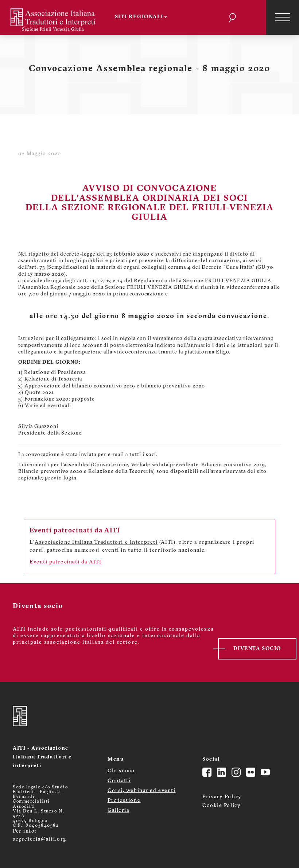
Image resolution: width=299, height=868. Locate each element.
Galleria (118, 810)
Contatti (119, 781)
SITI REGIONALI (139, 17)
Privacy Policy (222, 797)
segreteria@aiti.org (39, 839)
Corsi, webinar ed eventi (141, 791)
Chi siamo (121, 771)
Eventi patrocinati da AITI (66, 562)
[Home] (57, 17)
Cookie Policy (221, 805)
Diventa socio (257, 648)
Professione (124, 800)
